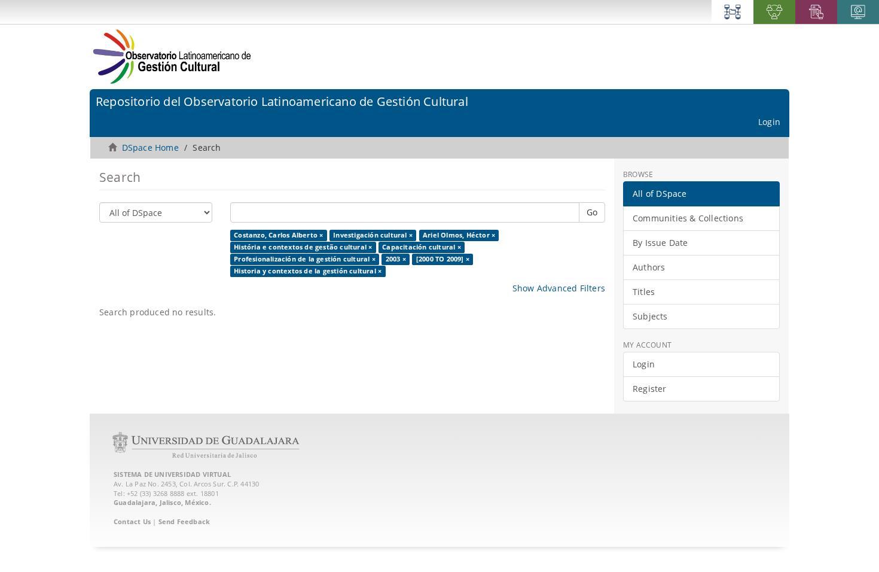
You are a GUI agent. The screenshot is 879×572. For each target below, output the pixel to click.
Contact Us (132, 521)
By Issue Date (660, 242)
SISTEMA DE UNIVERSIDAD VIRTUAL (172, 474)
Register (650, 388)
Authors (649, 267)
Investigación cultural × (373, 235)
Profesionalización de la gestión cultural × (305, 259)
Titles (644, 291)
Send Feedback (184, 521)
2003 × (396, 259)
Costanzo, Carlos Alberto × (278, 235)
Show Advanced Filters (558, 288)
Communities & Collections (688, 218)
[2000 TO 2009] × (442, 259)
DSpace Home (150, 147)
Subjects (650, 316)
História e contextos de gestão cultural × (303, 247)
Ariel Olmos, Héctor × (459, 235)
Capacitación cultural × (421, 247)
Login (644, 364)
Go (592, 212)
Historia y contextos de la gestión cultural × (307, 271)
